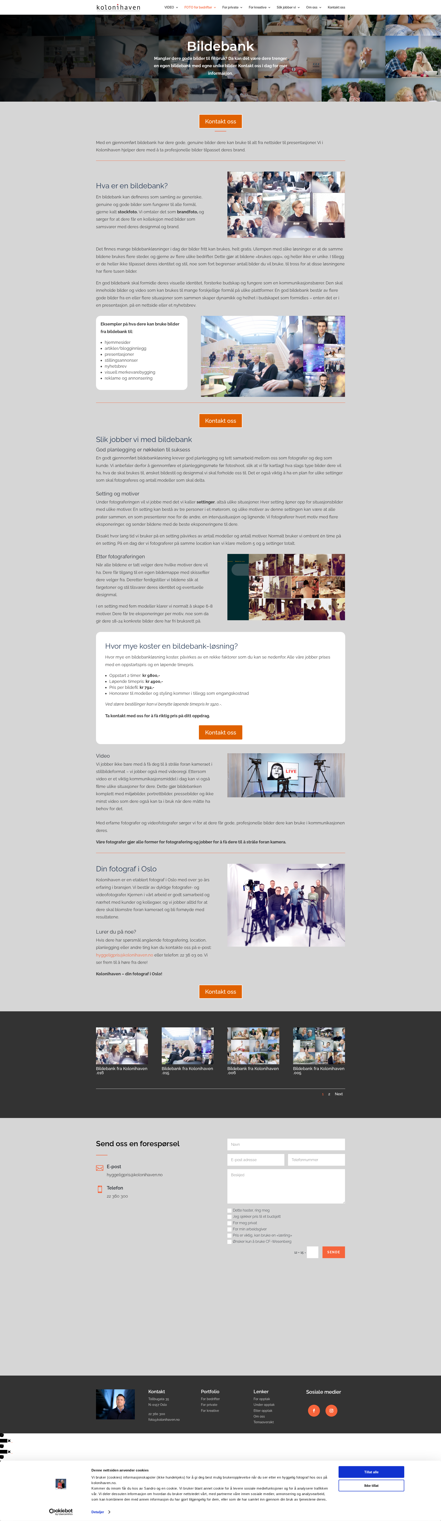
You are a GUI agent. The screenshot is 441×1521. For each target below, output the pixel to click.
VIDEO (169, 7)
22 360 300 (117, 1196)
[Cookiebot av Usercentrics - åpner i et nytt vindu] (61, 1512)
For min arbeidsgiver (250, 1229)
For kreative (257, 7)
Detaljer (97, 1512)
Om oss (311, 7)
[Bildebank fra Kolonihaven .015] (188, 1063)
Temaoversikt (264, 1422)
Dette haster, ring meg (251, 1210)
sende (333, 1252)
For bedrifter (210, 1399)
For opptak (262, 1399)
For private (230, 7)
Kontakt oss (336, 7)
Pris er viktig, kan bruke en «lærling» (262, 1235)
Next (339, 1094)
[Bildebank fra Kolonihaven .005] (319, 1063)
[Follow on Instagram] (331, 1411)
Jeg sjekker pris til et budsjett (257, 1216)
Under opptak (264, 1405)
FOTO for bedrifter (198, 7)
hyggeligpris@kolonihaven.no (124, 955)
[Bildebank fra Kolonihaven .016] (122, 1063)
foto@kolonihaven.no (164, 1419)
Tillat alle (371, 1472)
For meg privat (245, 1223)
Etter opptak (263, 1411)
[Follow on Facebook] (314, 1411)
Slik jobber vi (286, 7)
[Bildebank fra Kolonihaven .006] (253, 1063)
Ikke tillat (371, 1485)
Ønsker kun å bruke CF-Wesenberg (262, 1241)
